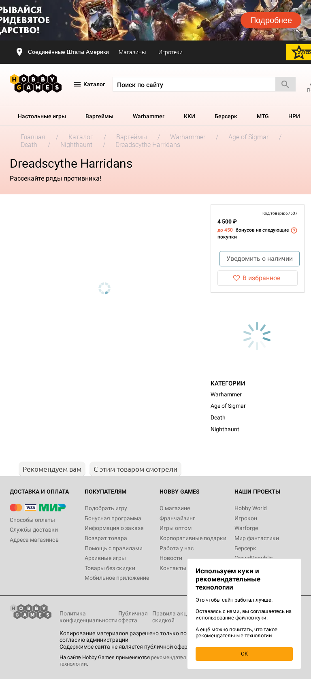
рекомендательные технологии (234, 635)
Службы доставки (34, 529)
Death (218, 417)
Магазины (132, 52)
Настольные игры (42, 116)
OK (244, 654)
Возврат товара (106, 538)
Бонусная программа (113, 518)
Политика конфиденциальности (88, 617)
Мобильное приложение (117, 578)
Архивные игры (105, 558)
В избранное (261, 278)
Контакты (173, 568)
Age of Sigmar (228, 405)
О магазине (175, 508)
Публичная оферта (133, 617)
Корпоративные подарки (193, 538)
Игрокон (245, 518)
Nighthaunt (225, 429)
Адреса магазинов (34, 539)
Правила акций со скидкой (176, 617)
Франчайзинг (177, 518)
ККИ (189, 116)
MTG (263, 116)
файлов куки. (251, 618)
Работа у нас (177, 548)
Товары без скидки (110, 568)
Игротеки (170, 52)
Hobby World (250, 508)
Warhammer (148, 116)
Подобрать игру (106, 508)
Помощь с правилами (114, 548)
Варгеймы (99, 116)
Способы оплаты (32, 520)
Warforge (246, 528)
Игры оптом (176, 528)
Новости (171, 558)
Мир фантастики (256, 538)
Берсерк (226, 116)
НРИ (294, 116)
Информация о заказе (114, 528)
